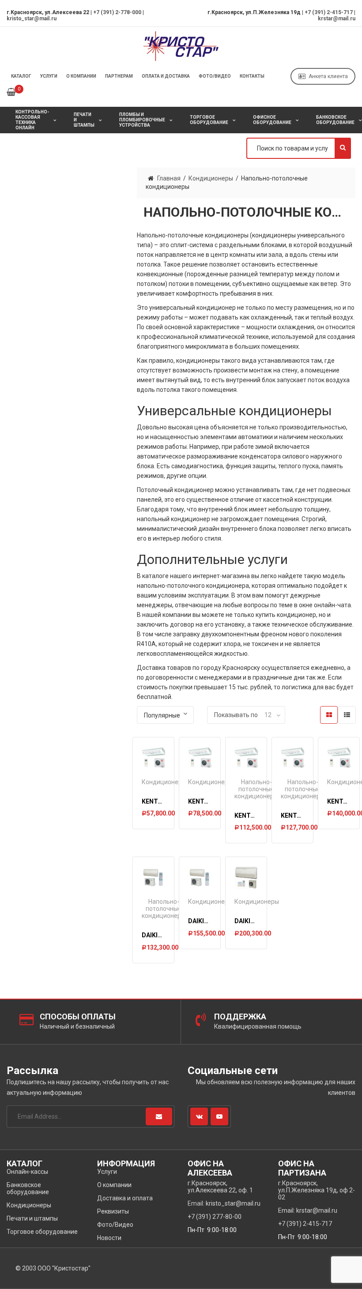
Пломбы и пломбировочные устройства (142, 120)
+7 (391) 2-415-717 (329, 12)
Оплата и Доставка (166, 76)
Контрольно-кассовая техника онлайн (32, 119)
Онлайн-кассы (27, 1171)
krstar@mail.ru (336, 18)
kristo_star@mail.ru (32, 18)
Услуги (48, 76)
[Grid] (329, 715)
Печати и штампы (84, 120)
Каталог (21, 76)
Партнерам (119, 76)
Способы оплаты (78, 1016)
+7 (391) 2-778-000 (117, 12)
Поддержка (240, 1016)
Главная (169, 178)
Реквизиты (113, 1211)
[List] (347, 715)
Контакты (252, 76)
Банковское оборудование (28, 1188)
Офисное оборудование (272, 120)
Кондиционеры (211, 178)
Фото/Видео (215, 76)
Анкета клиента (328, 76)
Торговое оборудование (209, 120)
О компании (81, 76)
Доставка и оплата (125, 1198)
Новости (109, 1237)
